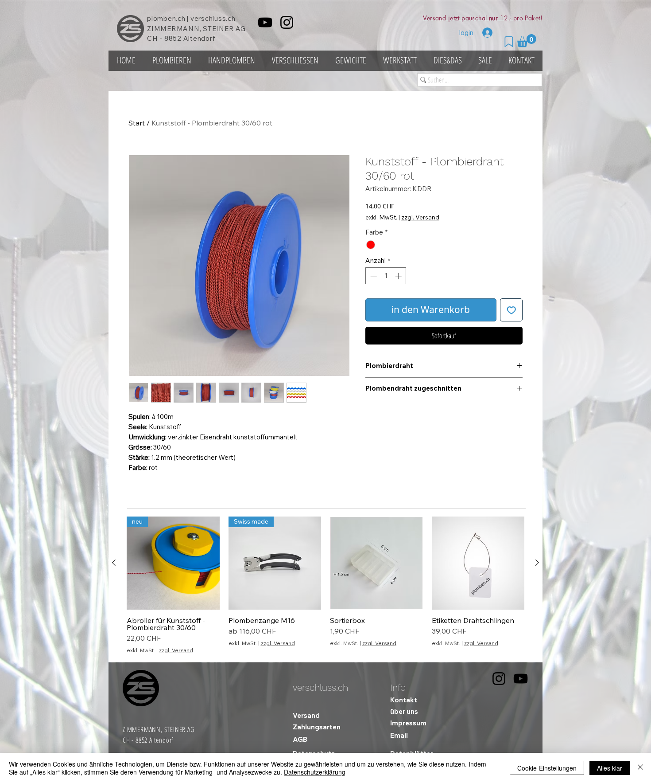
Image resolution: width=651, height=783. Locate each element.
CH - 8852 (164, 38)
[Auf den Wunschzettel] (511, 309)
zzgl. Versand (420, 217)
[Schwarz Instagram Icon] (286, 22)
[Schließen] (640, 768)
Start (136, 122)
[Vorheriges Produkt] (113, 562)
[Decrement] (373, 276)
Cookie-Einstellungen (547, 767)
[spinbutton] (386, 276)
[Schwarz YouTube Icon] (265, 22)
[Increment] (399, 276)
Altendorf (199, 38)
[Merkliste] (509, 41)
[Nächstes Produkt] (537, 562)
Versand (306, 715)
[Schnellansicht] (376, 563)
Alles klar (609, 767)
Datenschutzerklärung (314, 771)
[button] (526, 40)
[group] (325, 585)
